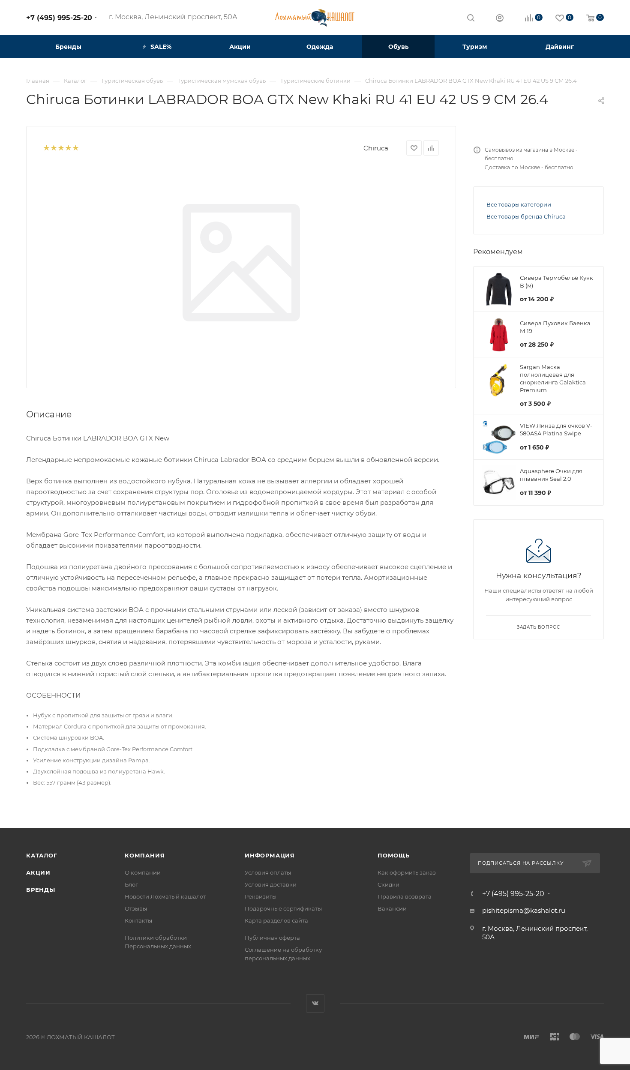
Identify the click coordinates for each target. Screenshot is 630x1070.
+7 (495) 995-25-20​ (59, 18)
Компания (145, 855)
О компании (143, 872)
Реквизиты (260, 896)
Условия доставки (271, 884)
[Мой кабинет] (500, 19)
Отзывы (136, 908)
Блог (131, 884)
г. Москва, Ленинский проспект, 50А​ (173, 17)
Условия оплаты (268, 872)
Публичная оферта (272, 937)
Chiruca (375, 148)
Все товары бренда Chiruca (526, 216)
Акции (38, 872)
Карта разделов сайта (276, 920)
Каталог (41, 855)
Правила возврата (405, 896)
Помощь (394, 855)
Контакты (138, 920)
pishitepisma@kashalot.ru (523, 910)
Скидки (388, 884)
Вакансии (392, 908)
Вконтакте (315, 1003)
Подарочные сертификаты (283, 908)
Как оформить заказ (407, 872)
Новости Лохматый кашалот (165, 896)
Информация (270, 855)
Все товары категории (518, 204)
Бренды (40, 889)
